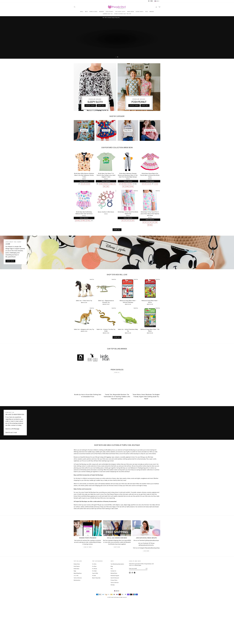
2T (79, 184)
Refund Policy (114, 583)
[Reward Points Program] (88, 538)
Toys (146, 11)
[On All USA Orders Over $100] (117, 538)
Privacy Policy (114, 590)
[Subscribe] (146, 578)
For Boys (94, 576)
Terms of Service (78, 587)
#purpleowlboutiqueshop (152, 557)
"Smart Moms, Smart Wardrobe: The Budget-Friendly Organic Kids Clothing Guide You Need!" (146, 406)
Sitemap (113, 594)
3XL (108, 186)
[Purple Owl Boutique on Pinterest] (134, 582)
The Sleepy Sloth (120, 11)
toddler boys (91, 461)
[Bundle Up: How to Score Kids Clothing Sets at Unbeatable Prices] (88, 394)
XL (114, 184)
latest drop (90, 105)
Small (100, 184)
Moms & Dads (93, 11)
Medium (106, 184)
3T (82, 184)
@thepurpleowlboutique (152, 550)
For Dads (94, 580)
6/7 (133, 220)
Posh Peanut (109, 11)
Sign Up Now (88, 556)
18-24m (124, 184)
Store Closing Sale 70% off (122, 13)
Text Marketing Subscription (117, 573)
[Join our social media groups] (146, 538)
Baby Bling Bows (78, 583)
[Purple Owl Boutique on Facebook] (132, 582)
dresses (88, 467)
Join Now (146, 560)
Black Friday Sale (96, 587)
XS (97, 184)
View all (117, 229)
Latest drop (134, 105)
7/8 (156, 222)
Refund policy (77, 590)
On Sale (94, 585)
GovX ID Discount (115, 587)
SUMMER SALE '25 (108, 13)
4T (84, 184)
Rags (75, 580)
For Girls (94, 573)
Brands (152, 11)
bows (114, 488)
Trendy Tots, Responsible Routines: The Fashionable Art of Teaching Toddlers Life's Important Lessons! (117, 406)
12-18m (130, 184)
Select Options (84, 181)
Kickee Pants (139, 11)
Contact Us (113, 580)
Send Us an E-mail (11, 442)
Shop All (101, 105)
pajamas (92, 506)
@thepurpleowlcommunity (146, 555)
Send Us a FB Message (12, 438)
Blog (112, 576)
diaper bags (127, 514)
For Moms (94, 578)
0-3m (131, 186)
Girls (81, 11)
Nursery (101, 11)
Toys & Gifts (95, 583)
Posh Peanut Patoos (112, 504)
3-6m (127, 186)
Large (111, 184)
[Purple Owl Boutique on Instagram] (130, 582)
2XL (104, 186)
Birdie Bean (130, 11)
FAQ (112, 578)
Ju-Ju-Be (76, 585)
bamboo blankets (105, 493)
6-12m (135, 184)
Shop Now (10, 261)
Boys (86, 11)
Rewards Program (115, 585)
